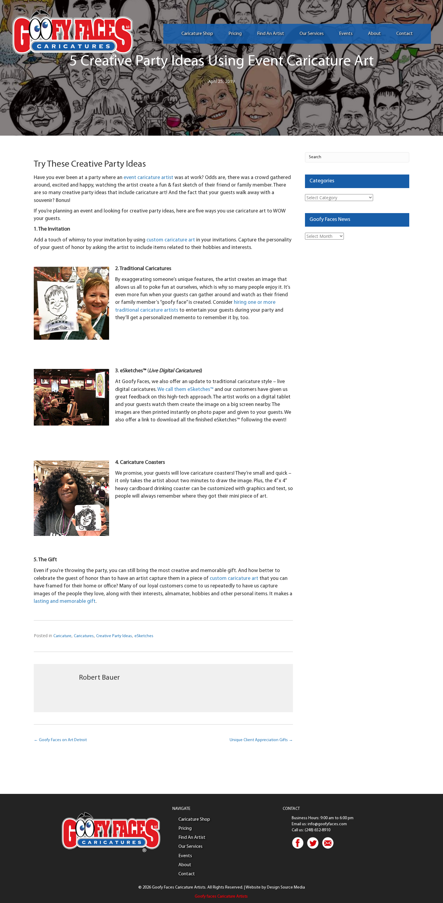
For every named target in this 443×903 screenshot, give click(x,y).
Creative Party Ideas (114, 636)
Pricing (235, 33)
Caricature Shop (197, 33)
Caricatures (84, 636)
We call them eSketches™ (186, 389)
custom (219, 578)
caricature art (243, 578)
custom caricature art (170, 240)
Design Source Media (286, 887)
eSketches (143, 636)
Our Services (312, 33)
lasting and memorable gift (65, 601)
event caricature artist (148, 177)
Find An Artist (270, 33)
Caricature (62, 636)
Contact (404, 33)
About (374, 33)
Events (346, 33)
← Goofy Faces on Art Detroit (60, 740)
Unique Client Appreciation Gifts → (261, 740)
